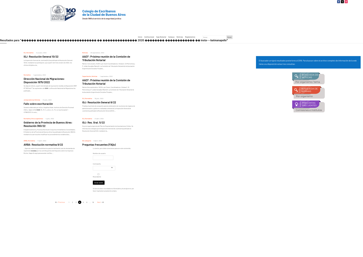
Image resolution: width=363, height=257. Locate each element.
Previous (61, 202)
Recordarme (97, 177)
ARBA (25, 141)
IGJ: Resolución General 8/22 (99, 102)
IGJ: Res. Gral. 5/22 (93, 122)
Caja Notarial (161, 37)
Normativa (29, 53)
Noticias (180, 37)
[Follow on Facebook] (338, 1)
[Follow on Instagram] (346, 1)
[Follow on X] (342, 1)
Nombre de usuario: (99, 153)
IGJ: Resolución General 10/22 (41, 56)
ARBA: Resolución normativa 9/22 (43, 144)
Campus (171, 37)
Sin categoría (86, 141)
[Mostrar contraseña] (112, 167)
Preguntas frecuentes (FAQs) (99, 144)
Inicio (140, 37)
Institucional (149, 37)
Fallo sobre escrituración (38, 103)
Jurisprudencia (29, 100)
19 (93, 202)
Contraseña (97, 164)
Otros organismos (37, 118)
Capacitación (86, 76)
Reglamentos (190, 37)
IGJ (25, 53)
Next (99, 202)
